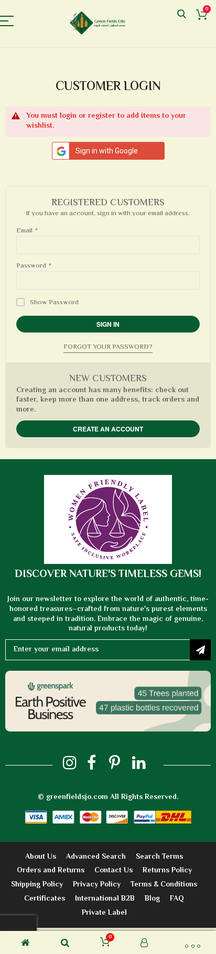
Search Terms (159, 857)
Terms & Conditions (164, 885)
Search (181, 14)
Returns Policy (167, 871)
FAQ (177, 899)
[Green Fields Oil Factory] (100, 23)
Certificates (44, 899)
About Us (40, 857)
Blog (152, 899)
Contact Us (113, 871)
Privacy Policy (97, 885)
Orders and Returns (50, 871)
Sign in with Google (106, 151)
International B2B (105, 899)
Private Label (104, 913)
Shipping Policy (37, 885)
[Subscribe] (200, 649)
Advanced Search (96, 857)
